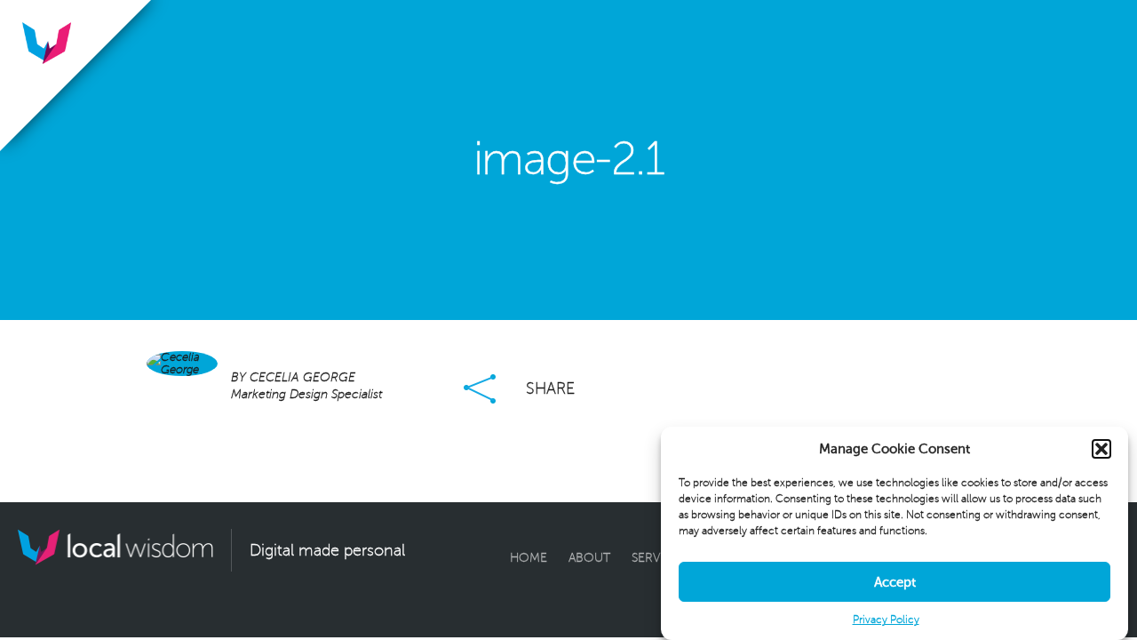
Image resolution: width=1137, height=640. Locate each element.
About (589, 557)
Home (528, 557)
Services (659, 557)
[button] (1101, 449)
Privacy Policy (886, 620)
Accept (895, 582)
